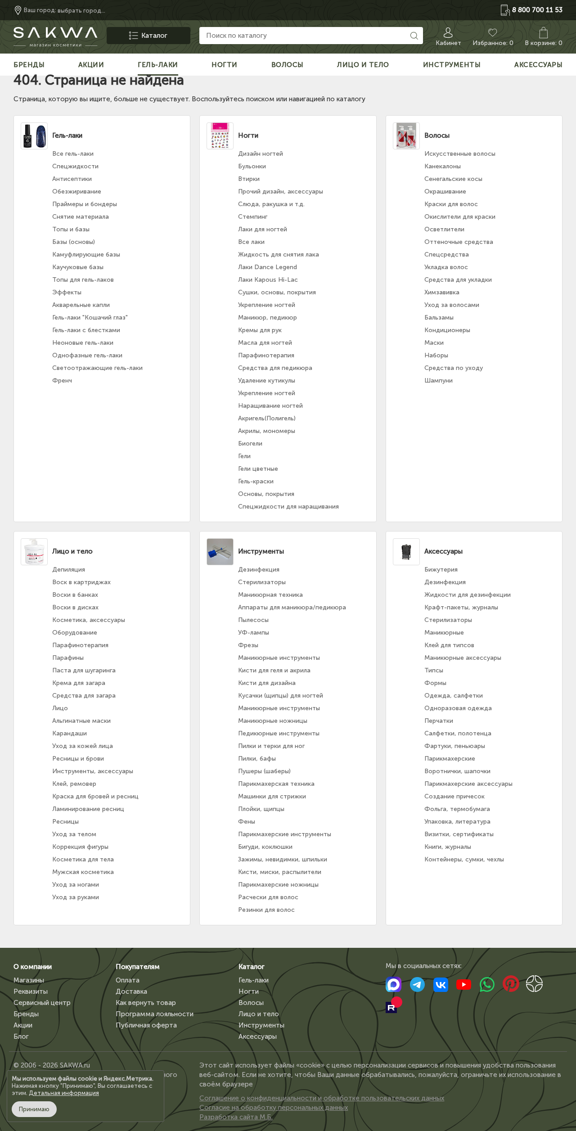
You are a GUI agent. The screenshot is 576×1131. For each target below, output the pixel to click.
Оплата (128, 980)
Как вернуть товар (146, 1003)
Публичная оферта (146, 1025)
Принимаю (34, 1109)
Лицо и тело (258, 1014)
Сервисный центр (42, 1003)
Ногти (248, 991)
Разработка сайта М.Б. (236, 1117)
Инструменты (261, 1025)
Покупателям (138, 967)
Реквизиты (31, 991)
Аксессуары (257, 1036)
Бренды (26, 1014)
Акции (23, 1025)
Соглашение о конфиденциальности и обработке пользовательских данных (321, 1098)
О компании (33, 967)
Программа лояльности (155, 1014)
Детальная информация (64, 1093)
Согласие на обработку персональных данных (273, 1108)
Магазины (29, 980)
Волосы (251, 1003)
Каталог (251, 967)
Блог (21, 1036)
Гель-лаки (253, 980)
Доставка (131, 991)
